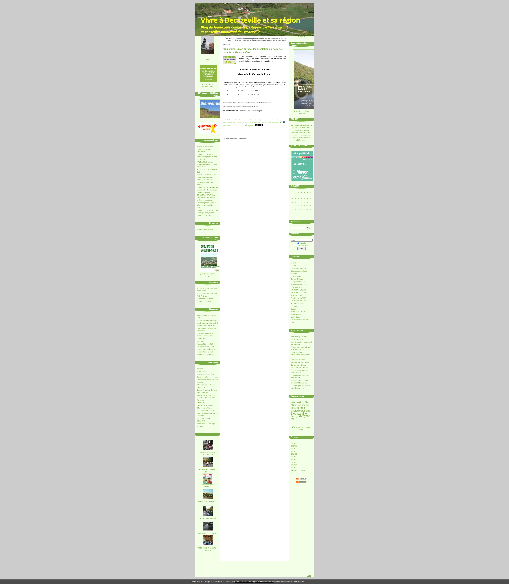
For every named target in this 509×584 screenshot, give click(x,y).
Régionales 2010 (297, 304)
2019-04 (294, 465)
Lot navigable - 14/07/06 (207, 518)
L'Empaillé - (201, 403)
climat (294, 405)
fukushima (275, 122)
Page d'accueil (240, 40)
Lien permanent (242, 122)
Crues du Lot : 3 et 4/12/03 (207, 533)
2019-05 (294, 462)
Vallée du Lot (295, 317)
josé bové (296, 402)
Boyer (199, 169)
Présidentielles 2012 (298, 301)
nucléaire (268, 122)
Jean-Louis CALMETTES (206, 187)
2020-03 (294, 446)
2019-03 (294, 468)
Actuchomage (202, 371)
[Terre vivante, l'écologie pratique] (301, 429)
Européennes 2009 (298, 282)
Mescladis (200, 341)
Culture (293, 266)
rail (292, 419)
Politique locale (296, 295)
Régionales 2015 (297, 306)
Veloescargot (202, 203)
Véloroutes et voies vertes (300, 320)
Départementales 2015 (299, 268)
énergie (295, 416)
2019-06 (294, 459)
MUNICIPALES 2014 (298, 293)
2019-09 (294, 454)
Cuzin (199, 180)
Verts (293, 322)
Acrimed (200, 369)
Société (293, 309)
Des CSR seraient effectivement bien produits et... (300, 354)
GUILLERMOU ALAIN (205, 195)
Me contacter (301, 37)
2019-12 (294, 449)
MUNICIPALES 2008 (298, 290)
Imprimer (250, 125)
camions (305, 410)
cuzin (199, 147)
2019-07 (294, 457)
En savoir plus (298, 582)
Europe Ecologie (297, 279)
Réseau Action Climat (205, 352)
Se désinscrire (303, 246)
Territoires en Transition (205, 355)
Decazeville (299, 413)
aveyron (304, 416)
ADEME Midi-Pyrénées (205, 374)
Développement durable (299, 271)
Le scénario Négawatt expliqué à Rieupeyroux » (266, 40)
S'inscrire (303, 243)
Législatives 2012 (297, 287)
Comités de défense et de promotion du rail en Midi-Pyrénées (206, 397)
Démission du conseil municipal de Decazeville (205, 149)
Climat (293, 263)
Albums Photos (212, 434)
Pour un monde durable (205, 411)
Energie (294, 274)
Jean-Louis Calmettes (205, 154)
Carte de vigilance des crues (207, 377)
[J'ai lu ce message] (506, 582)
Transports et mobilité (298, 312)
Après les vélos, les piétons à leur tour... (206, 205)
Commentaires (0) (254, 122)
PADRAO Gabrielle (204, 162)
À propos (207, 59)
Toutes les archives (298, 470)
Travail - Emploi (296, 314)
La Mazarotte (202, 338)
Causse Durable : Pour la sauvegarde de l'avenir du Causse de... (206, 328)
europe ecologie (298, 409)
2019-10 (294, 451)
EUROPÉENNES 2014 (299, 284)
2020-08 (294, 443)
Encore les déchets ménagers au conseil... (205, 182)
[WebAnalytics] (254, 2)
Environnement (296, 276)
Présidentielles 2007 (298, 298)
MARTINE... (207, 487)
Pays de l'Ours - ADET (205, 344)
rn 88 (305, 402)
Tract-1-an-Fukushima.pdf (252, 111)
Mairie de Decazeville (205, 229)
